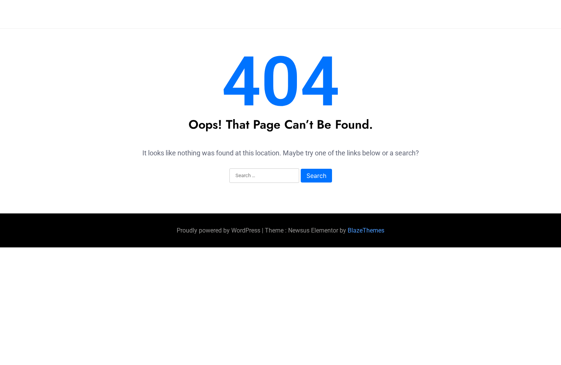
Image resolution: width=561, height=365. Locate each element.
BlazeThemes (366, 230)
